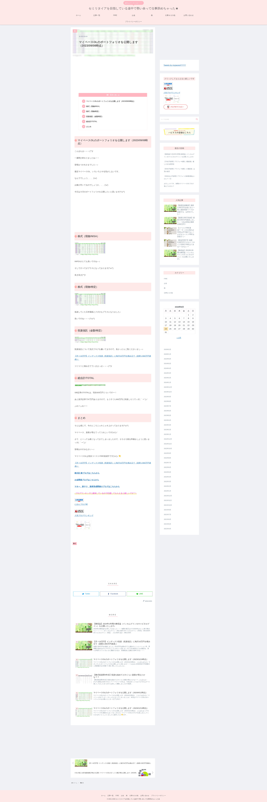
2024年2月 (167, 378)
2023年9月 (167, 396)
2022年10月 (168, 448)
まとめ (88, 126)
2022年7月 (167, 462)
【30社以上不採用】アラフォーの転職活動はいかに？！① (179, 177)
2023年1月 (167, 434)
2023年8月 (167, 401)
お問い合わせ (144, 795)
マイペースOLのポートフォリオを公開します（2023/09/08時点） (110, 101)
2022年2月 (167, 486)
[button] (197, 119)
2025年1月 (167, 354)
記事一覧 (110, 795)
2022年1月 (167, 491)
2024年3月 (167, 373)
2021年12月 (168, 495)
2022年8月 (167, 458)
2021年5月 (167, 524)
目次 (112, 95)
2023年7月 (167, 406)
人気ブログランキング (84, 515)
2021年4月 (167, 529)
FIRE (165, 278)
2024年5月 (167, 363)
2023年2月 (167, 429)
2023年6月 (167, 411)
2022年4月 (167, 477)
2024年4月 (167, 368)
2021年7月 (167, 514)
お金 (165, 283)
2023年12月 (168, 387)
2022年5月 (167, 472)
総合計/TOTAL (91, 121)
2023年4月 (167, 420)
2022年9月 (167, 453)
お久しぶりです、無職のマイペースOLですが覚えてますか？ (179, 185)
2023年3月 (167, 425)
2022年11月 (168, 444)
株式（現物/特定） (93, 111)
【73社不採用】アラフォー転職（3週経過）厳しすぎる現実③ (179, 163)
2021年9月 (167, 510)
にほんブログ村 (81, 504)
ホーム (103, 795)
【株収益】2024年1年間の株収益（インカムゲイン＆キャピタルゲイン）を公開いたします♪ (179, 155)
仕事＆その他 (168, 293)
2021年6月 (167, 519)
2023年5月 (167, 415)
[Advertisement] (113, 74)
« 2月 (179, 338)
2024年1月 (167, 382)
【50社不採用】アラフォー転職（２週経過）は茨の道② (179, 170)
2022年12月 (168, 439)
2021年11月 (168, 500)
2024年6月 (167, 359)
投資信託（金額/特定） (94, 116)
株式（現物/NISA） (93, 106)
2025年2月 (167, 349)
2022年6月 (167, 467)
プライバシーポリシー (158, 795)
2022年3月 (167, 481)
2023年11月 (168, 392)
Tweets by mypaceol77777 (175, 65)
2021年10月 (168, 505)
